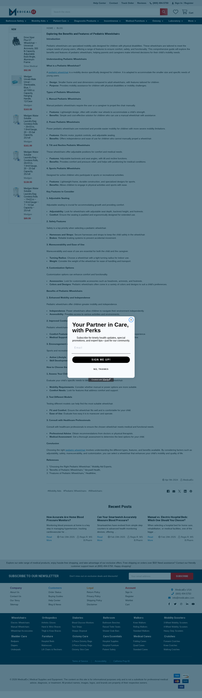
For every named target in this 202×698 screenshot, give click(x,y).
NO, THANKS (101, 369)
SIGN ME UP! (101, 359)
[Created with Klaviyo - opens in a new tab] (101, 380)
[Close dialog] (131, 320)
